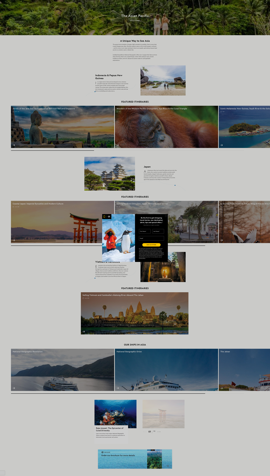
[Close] (166, 216)
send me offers (151, 244)
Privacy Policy (142, 258)
